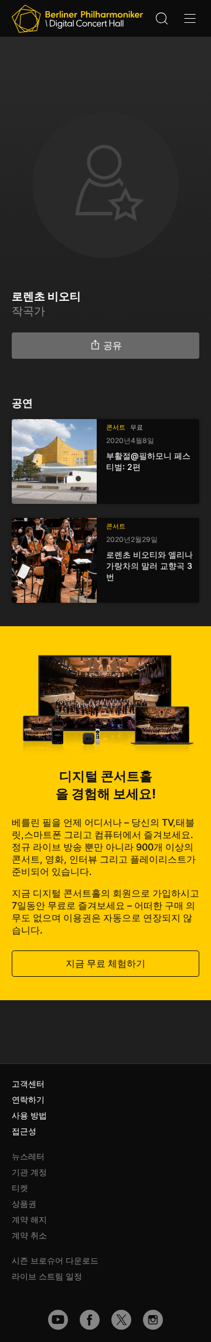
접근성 (24, 1131)
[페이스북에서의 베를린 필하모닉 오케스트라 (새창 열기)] (90, 1320)
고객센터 (28, 1084)
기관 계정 (29, 1172)
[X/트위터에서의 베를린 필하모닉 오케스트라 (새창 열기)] (121, 1320)
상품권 (24, 1204)
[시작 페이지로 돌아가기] (77, 19)
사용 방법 (29, 1115)
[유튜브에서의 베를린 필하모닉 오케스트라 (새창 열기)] (58, 1320)
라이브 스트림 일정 (47, 1276)
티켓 (20, 1188)
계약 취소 (29, 1235)
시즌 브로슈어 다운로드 (55, 1260)
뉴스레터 (28, 1156)
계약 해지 (29, 1219)
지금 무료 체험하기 (105, 963)
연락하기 (28, 1099)
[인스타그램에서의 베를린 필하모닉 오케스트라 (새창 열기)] (153, 1320)
